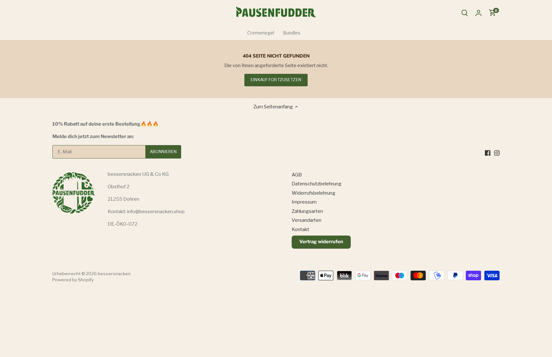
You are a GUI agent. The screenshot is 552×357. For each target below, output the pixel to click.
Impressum (304, 202)
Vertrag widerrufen (321, 241)
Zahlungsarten (307, 211)
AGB (297, 175)
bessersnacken (114, 273)
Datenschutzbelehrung (316, 184)
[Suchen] (464, 13)
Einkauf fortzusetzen (276, 79)
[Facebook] (487, 152)
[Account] (478, 13)
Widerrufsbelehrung (313, 193)
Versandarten (306, 220)
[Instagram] (497, 152)
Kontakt (300, 229)
